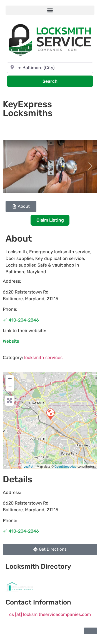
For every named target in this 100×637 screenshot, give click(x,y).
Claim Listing (50, 220)
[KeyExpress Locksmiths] (50, 414)
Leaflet (28, 466)
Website (11, 341)
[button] (50, 10)
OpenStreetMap (65, 466)
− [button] (10, 386)
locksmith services (43, 357)
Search (57, 81)
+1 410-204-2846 (21, 320)
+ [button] (10, 378)
